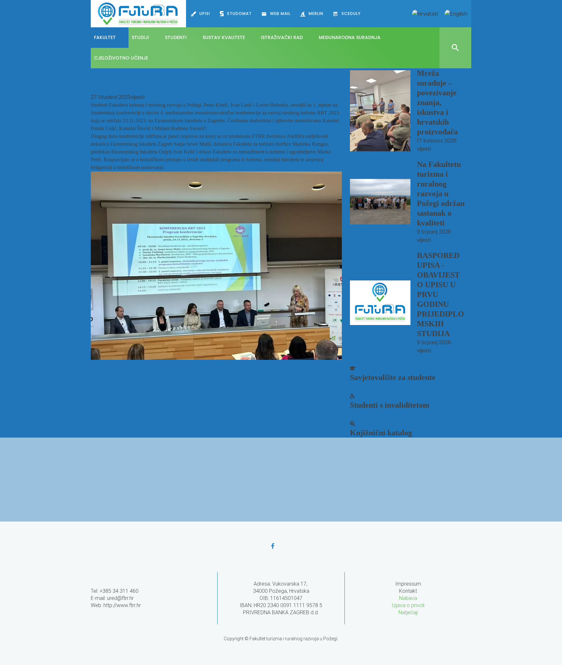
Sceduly (351, 13)
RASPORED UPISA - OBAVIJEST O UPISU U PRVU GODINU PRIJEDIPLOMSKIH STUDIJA (440, 294)
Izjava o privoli (408, 605)
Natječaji (408, 612)
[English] (456, 14)
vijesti (137, 97)
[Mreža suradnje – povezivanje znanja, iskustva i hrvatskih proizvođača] (380, 110)
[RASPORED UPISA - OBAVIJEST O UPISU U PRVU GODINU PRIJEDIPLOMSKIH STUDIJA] (380, 303)
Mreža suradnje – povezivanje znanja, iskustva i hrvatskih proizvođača (437, 102)
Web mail (280, 13)
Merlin (316, 13)
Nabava (408, 598)
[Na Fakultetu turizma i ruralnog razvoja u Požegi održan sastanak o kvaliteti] (380, 201)
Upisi (204, 13)
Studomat (239, 13)
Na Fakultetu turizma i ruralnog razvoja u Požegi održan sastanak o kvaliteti (440, 193)
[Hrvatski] (425, 14)
